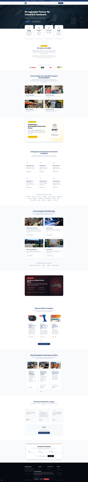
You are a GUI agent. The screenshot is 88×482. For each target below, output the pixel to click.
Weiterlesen (30, 387)
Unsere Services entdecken (36, 21)
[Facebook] (28, 474)
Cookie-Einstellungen (59, 474)
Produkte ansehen (28, 171)
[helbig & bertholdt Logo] (26, 3)
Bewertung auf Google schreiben (43, 432)
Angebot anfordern (49, 255)
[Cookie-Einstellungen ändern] (2, 480)
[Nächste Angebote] (62, 327)
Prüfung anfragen (29, 255)
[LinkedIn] (30, 474)
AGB (57, 471)
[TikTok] (32, 474)
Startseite (39, 468)
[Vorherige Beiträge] (25, 375)
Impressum (58, 468)
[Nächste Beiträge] (62, 375)
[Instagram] (25, 474)
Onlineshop (27, 21)
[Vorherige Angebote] (25, 327)
